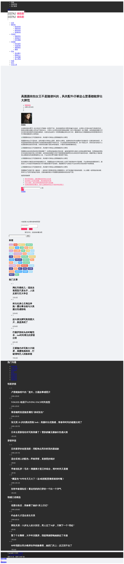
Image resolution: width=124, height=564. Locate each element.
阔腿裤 (25, 271)
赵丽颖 (30, 268)
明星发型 (18, 259)
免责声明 (14, 4)
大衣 (32, 250)
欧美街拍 (26, 262)
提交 (31, 229)
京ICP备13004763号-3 (16, 555)
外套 (27, 250)
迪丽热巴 (18, 271)
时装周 (12, 259)
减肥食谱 (29, 244)
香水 (17, 274)
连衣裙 (12, 271)
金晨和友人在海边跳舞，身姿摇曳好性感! (38, 181)
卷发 (26, 247)
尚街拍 (20, 553)
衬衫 (15, 268)
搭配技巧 (17, 256)
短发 (11, 268)
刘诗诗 (12, 247)
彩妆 (24, 253)
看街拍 (13, 25)
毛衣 (18, 265)
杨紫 (15, 262)
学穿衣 (13, 34)
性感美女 (31, 253)
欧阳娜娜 (12, 265)
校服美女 (14, 378)
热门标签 (14, 6)
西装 (24, 268)
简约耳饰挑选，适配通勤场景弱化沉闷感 (38, 179)
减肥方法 (22, 244)
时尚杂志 (32, 256)
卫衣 (21, 247)
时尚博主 (25, 256)
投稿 (12, 2)
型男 (23, 250)
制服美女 (14, 374)
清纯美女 (25, 265)
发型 (31, 247)
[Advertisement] (62, 80)
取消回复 (24, 229)
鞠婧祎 (12, 274)
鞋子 (30, 271)
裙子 (20, 268)
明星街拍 (28, 105)
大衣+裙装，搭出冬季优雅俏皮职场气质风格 (39, 182)
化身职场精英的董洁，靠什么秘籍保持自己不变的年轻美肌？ (44, 184)
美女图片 (14, 370)
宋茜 (11, 253)
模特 (20, 262)
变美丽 (13, 42)
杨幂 (11, 262)
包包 (17, 247)
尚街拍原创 (17, 253)
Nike (11, 244)
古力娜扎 (17, 250)
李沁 (32, 259)
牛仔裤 (31, 265)
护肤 (11, 256)
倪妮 (15, 244)
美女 (12, 51)
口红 (11, 250)
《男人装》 (14, 368)
